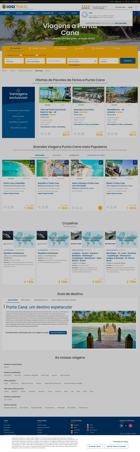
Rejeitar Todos (95, 446)
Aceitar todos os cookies (116, 446)
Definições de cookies (121, 441)
